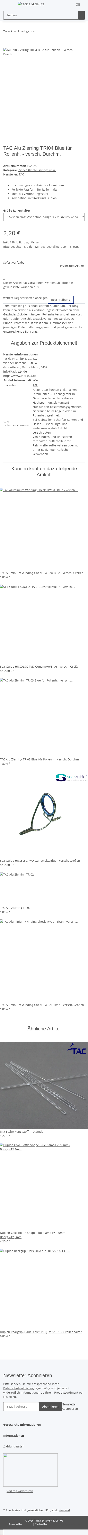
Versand (36, 242)
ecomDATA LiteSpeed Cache (63, 1524)
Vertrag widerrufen (20, 1491)
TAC (35, 385)
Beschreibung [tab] (60, 300)
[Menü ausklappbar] (8, 4)
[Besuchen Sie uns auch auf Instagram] (6, 1502)
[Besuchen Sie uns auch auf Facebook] (6, 1498)
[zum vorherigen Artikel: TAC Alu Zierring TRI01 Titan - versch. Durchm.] (38, 32)
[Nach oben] (1, 1532)
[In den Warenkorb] (6, 45)
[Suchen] (81, 15)
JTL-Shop (28, 1524)
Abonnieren (50, 1406)
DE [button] (78, 4)
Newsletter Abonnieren (70, 1406)
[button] (23, 1424)
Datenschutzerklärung (18, 1388)
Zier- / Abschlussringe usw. (37, 170)
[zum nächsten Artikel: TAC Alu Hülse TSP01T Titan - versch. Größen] (46, 32)
